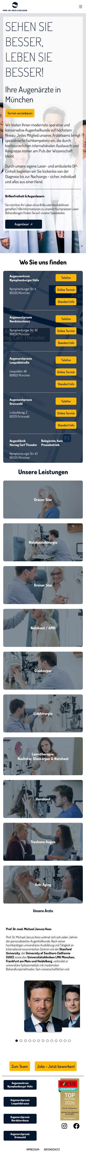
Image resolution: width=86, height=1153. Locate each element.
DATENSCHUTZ (52, 1149)
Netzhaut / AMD (43, 627)
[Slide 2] (21, 1040)
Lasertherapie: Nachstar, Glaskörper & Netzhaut (43, 756)
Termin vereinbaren (19, 113)
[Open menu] (80, 6)
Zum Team (19, 1066)
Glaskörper (43, 670)
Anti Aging (43, 884)
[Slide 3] (25, 1040)
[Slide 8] (47, 1040)
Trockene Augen (43, 841)
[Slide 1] (16, 1040)
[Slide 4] (30, 1040)
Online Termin (66, 290)
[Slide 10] (56, 1040)
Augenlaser (22, 224)
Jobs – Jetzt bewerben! (56, 1066)
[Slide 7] (43, 1040)
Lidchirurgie (43, 713)
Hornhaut (43, 799)
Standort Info (66, 302)
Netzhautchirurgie (43, 542)
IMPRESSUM (32, 1149)
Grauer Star (43, 499)
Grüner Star (43, 585)
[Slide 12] (65, 1040)
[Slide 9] (52, 1040)
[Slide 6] (38, 1040)
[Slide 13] (69, 1040)
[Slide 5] (34, 1040)
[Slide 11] (60, 1040)
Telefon (66, 278)
